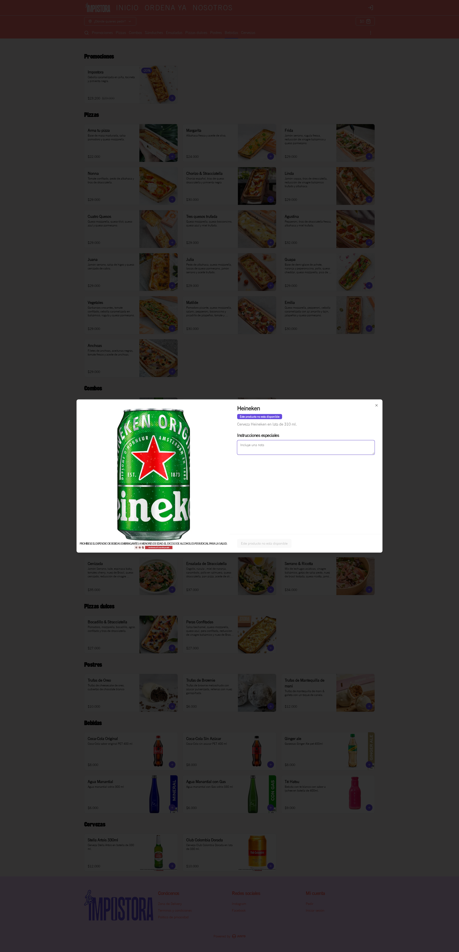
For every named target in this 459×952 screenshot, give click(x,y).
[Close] (376, 405)
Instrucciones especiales (258, 435)
